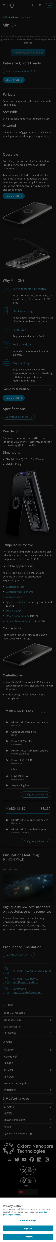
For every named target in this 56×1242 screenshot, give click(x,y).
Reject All (28, 1228)
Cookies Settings (28, 1220)
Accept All (27, 1236)
